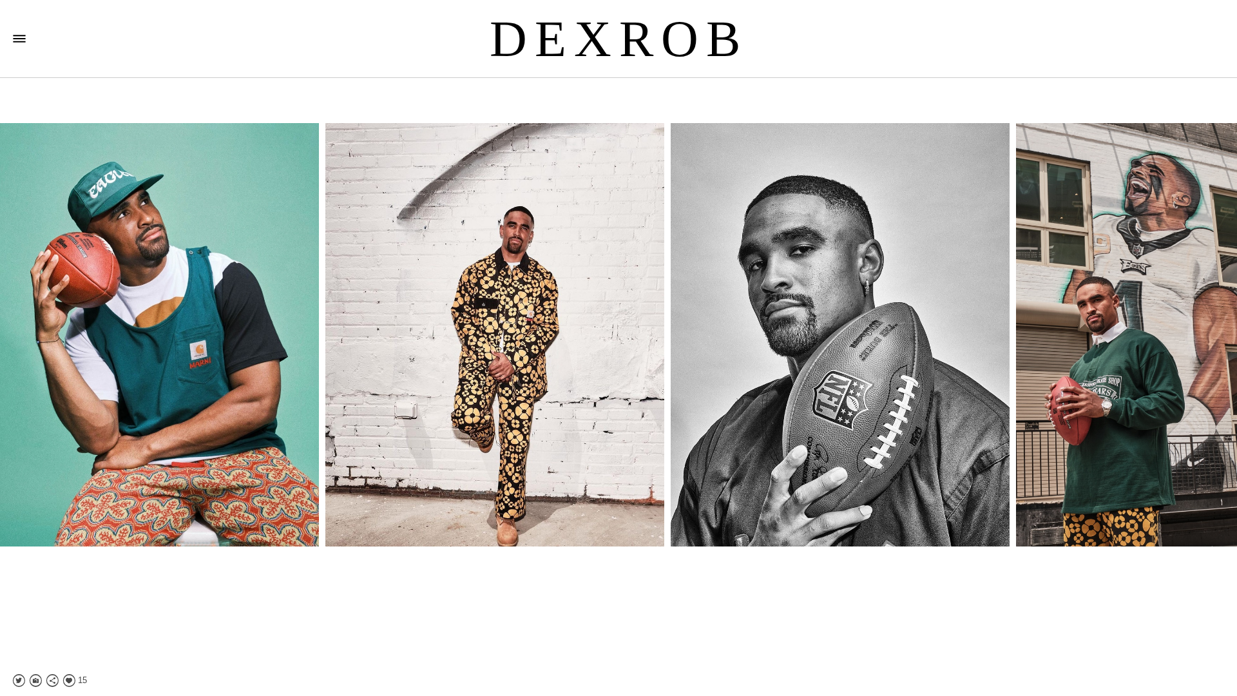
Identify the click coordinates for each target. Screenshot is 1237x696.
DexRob (619, 38)
